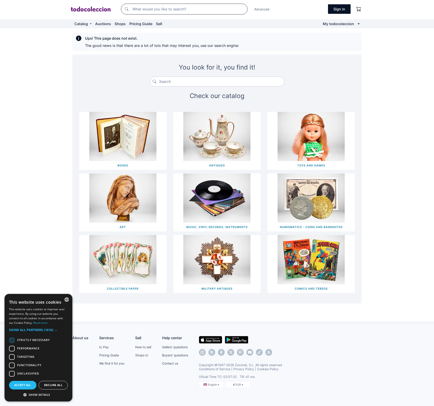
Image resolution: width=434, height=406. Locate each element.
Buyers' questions (175, 355)
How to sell (143, 347)
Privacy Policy (243, 369)
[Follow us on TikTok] (259, 352)
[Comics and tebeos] (311, 259)
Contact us (170, 363)
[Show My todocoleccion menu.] (358, 23)
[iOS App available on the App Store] (210, 339)
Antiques (217, 165)
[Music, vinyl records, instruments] (216, 197)
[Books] (122, 136)
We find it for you (111, 363)
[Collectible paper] (122, 259)
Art (123, 227)
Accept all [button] (22, 385)
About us (80, 338)
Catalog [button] (81, 24)
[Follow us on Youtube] (249, 352)
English (213, 384)
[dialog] (38, 347)
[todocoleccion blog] (268, 352)
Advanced (261, 9)
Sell (159, 24)
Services (106, 338)
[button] (38, 329)
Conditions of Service (214, 369)
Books (123, 165)
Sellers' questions (175, 347)
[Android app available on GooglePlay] (236, 339)
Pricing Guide (140, 24)
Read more (40, 323)
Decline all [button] (53, 385)
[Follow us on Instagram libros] (211, 352)
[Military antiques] (216, 259)
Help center (172, 338)
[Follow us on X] (230, 352)
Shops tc (141, 355)
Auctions (103, 24)
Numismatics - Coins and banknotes (311, 227)
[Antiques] (216, 136)
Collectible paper (123, 288)
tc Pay (104, 347)
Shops (120, 24)
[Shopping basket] (358, 9)
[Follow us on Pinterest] (240, 352)
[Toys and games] (311, 136)
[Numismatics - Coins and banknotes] (311, 197)
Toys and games (311, 165)
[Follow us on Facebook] (221, 352)
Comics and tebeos (311, 288)
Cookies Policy (267, 369)
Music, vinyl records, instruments (217, 227)
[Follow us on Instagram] (202, 352)
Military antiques (217, 288)
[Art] (122, 197)
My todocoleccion (338, 24)
